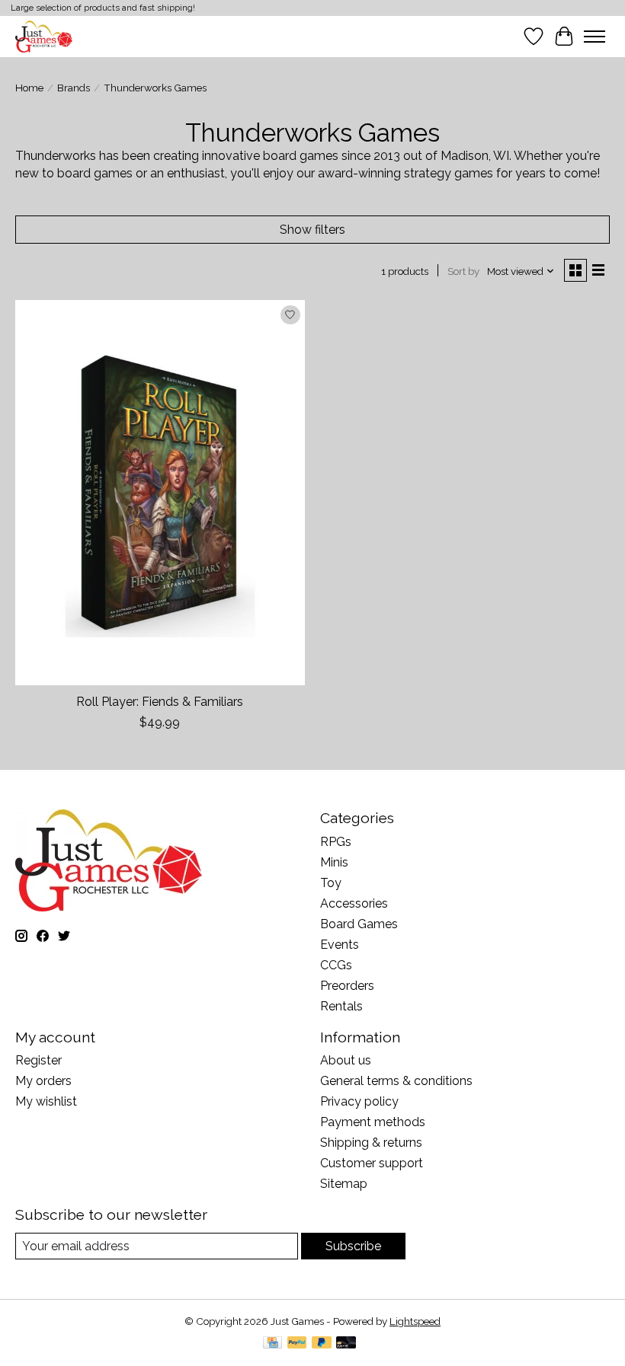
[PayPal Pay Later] (322, 1343)
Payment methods (372, 1122)
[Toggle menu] (594, 36)
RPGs (335, 842)
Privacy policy (359, 1101)
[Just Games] (43, 36)
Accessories (354, 903)
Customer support (371, 1163)
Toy (330, 883)
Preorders (347, 985)
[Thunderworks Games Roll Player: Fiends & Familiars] (160, 492)
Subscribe (353, 1246)
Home (29, 87)
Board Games (359, 924)
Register (38, 1060)
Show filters (312, 229)
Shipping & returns (371, 1142)
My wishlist (46, 1101)
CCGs (336, 965)
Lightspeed (415, 1321)
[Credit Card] (272, 1343)
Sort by (463, 271)
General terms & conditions (396, 1081)
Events (339, 944)
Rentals (341, 1006)
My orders (43, 1081)
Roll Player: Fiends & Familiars (159, 701)
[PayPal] (297, 1343)
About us (345, 1060)
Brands (73, 87)
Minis (334, 862)
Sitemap (343, 1183)
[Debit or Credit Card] (346, 1343)
